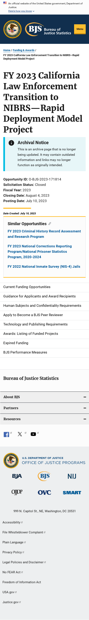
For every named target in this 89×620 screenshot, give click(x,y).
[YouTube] (34, 435)
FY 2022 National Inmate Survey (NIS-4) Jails (44, 266)
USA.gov (8, 592)
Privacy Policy (12, 552)
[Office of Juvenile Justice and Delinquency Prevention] (17, 496)
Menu (80, 29)
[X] (21, 435)
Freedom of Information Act (21, 582)
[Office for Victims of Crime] (44, 495)
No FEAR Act (11, 572)
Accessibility (11, 522)
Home (6, 50)
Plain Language (12, 542)
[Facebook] (7, 435)
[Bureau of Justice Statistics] (44, 481)
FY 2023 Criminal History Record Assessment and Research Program (44, 234)
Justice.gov (10, 602)
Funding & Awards (24, 50)
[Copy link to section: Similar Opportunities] (49, 223)
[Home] (48, 29)
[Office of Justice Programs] (12, 29)
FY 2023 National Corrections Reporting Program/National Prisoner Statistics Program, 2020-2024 (40, 251)
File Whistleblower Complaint (22, 532)
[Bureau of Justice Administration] (17, 479)
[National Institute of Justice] (72, 479)
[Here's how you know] (44, 7)
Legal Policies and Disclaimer (22, 562)
